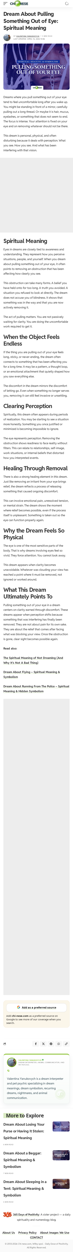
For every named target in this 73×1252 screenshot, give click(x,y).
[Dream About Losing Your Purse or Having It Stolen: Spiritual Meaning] (61, 1126)
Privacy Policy (27, 1233)
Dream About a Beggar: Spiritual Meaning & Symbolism (22, 1160)
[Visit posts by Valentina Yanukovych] (7, 37)
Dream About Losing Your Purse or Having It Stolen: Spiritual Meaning (23, 1131)
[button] (6, 3)
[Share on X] (43, 1044)
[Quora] (8, 1071)
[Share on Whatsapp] (58, 1044)
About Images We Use (54, 1233)
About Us (8, 1233)
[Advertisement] (36, 195)
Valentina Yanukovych (27, 36)
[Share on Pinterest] (51, 1044)
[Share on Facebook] (35, 1044)
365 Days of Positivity (26, 1214)
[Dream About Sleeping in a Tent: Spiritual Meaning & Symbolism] (61, 1184)
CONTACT (36, 1237)
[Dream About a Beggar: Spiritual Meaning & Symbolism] (61, 1155)
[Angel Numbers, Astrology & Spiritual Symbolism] (19, 3)
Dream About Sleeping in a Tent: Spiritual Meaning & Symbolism (25, 1188)
